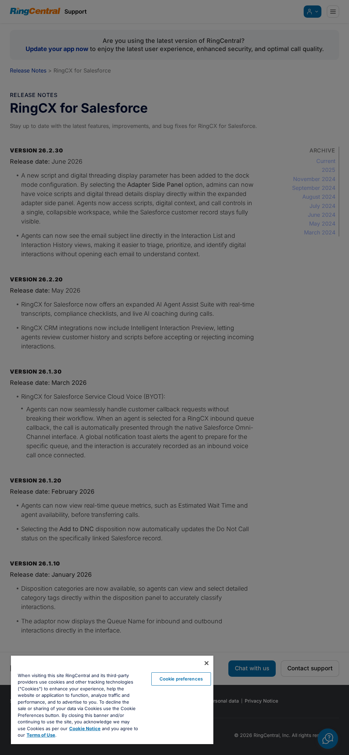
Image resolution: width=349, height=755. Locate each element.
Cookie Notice (85, 728)
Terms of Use (41, 735)
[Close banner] (206, 663)
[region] (112, 700)
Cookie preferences (181, 679)
